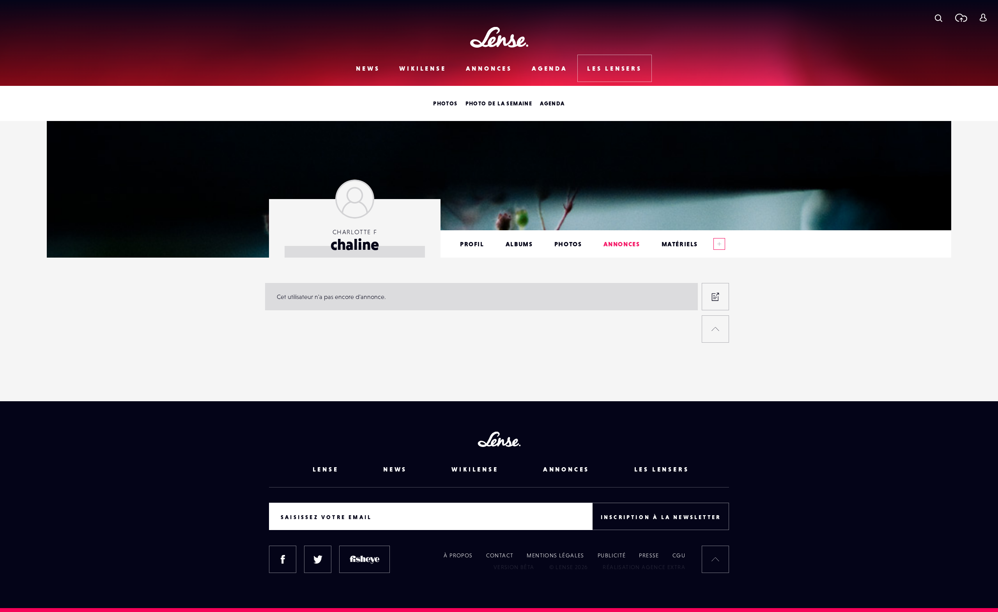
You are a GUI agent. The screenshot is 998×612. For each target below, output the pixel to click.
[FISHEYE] (364, 559)
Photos (445, 103)
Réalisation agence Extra (644, 567)
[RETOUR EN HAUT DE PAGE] (715, 329)
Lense (326, 469)
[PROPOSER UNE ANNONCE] (715, 296)
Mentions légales (555, 555)
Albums (519, 243)
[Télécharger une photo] (961, 17)
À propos (458, 555)
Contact (500, 555)
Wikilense (422, 68)
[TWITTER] (317, 559)
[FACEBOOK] (282, 559)
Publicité (612, 555)
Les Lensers (614, 68)
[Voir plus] (719, 244)
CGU (678, 555)
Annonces (489, 68)
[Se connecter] (983, 17)
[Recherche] (938, 17)
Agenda (550, 68)
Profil (472, 243)
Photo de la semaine (499, 103)
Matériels (680, 243)
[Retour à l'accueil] (499, 37)
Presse (649, 555)
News (368, 68)
